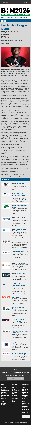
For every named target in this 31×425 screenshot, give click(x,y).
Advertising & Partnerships (25, 411)
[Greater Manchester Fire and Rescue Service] (6, 331)
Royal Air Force (21, 183)
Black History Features (15, 385)
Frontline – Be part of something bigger (18, 320)
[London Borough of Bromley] (6, 207)
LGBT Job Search (3, 399)
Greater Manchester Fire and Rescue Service (20, 332)
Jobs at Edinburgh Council (3, 403)
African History (15, 390)
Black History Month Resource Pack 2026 (25, 402)
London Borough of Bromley (20, 206)
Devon (11, 17)
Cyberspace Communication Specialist (19, 194)
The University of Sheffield (19, 230)
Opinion (3, 389)
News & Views (4, 386)
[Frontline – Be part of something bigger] (6, 320)
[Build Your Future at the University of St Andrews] (6, 284)
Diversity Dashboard (4, 393)
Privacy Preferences (26, 416)
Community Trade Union (19, 353)
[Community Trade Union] (6, 353)
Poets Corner (15, 398)
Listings (7, 17)
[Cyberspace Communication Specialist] (6, 194)
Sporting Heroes (14, 400)
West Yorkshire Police (18, 218)
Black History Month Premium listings (26, 396)
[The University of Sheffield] (6, 230)
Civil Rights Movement (14, 396)
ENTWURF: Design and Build (21, 422)
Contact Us (24, 414)
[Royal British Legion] (6, 345)
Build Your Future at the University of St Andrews (19, 284)
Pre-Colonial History (15, 393)
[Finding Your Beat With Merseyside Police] (6, 309)
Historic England (21, 263)
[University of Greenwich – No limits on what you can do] (6, 252)
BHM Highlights (5, 390)
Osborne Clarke (21, 273)
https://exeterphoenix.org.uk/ (15, 40)
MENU (25, 2)
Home (2, 17)
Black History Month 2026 (25, 385)
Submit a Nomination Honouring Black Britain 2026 (25, 391)
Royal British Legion (17, 343)
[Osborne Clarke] (6, 275)
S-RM (18, 241)
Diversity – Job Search (5, 396)
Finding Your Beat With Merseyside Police (18, 308)
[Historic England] (6, 265)
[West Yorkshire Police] (6, 219)
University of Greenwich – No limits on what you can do (20, 252)
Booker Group (16, 297)
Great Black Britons (14, 388)
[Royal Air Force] (6, 184)
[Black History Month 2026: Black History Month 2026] (15, 12)
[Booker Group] (6, 297)
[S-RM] (6, 241)
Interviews (3, 387)
